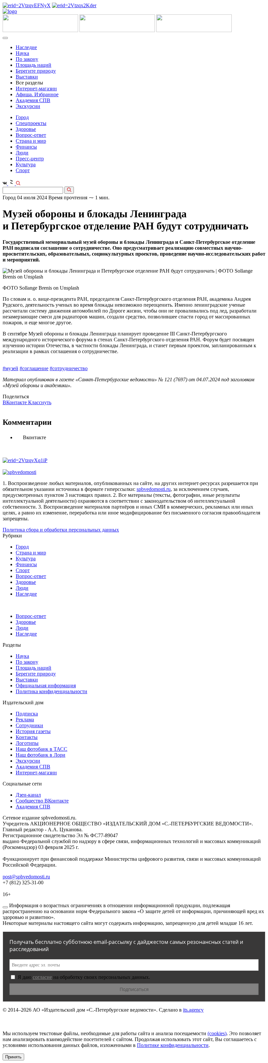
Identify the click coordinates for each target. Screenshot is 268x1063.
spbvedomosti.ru (154, 489)
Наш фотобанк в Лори (40, 755)
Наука (22, 53)
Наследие (26, 47)
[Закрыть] (5, 907)
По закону (27, 59)
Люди (22, 152)
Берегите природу (36, 71)
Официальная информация (46, 685)
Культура (26, 164)
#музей (10, 368)
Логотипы (27, 743)
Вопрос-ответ (31, 135)
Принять (13, 1056)
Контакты (27, 737)
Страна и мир (31, 141)
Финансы (26, 147)
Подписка (27, 713)
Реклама (25, 719)
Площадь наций (33, 65)
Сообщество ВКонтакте (42, 800)
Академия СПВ (33, 100)
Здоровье (26, 129)
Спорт (23, 170)
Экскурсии (28, 106)
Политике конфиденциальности (173, 1045)
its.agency (193, 1010)
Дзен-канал (28, 795)
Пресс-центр (30, 158)
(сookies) (217, 1033)
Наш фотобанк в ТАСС (41, 749)
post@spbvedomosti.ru (26, 876)
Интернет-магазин (36, 88)
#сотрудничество (69, 368)
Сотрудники (29, 725)
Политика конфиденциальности (51, 691)
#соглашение (34, 368)
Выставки (27, 77)
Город (22, 117)
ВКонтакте (15, 402)
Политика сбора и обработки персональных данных (61, 529)
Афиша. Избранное (37, 94)
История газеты (33, 731)
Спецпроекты (31, 123)
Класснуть (39, 402)
